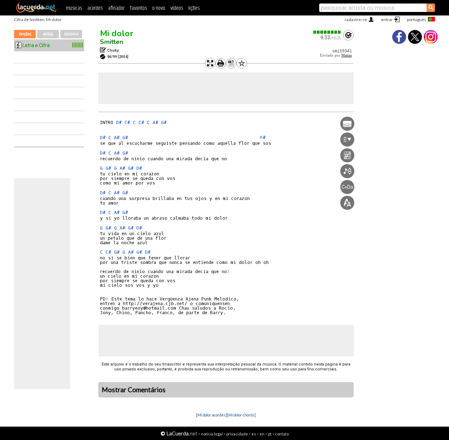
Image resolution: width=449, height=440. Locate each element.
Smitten (111, 42)
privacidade (237, 434)
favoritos (138, 8)
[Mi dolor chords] (241, 415)
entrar (387, 19)
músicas (74, 8)
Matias (346, 55)
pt (270, 434)
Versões (25, 34)
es (254, 434)
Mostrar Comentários (134, 390)
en (262, 434)
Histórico (71, 34)
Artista (48, 34)
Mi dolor (116, 33)
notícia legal (212, 434)
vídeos (176, 8)
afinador (116, 8)
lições (194, 8)
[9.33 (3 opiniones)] (327, 32)
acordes (95, 8)
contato (282, 434)
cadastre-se (355, 19)
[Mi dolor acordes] (211, 415)
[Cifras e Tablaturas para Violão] (36, 11)
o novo (158, 8)
